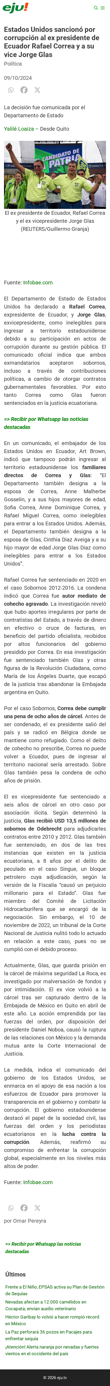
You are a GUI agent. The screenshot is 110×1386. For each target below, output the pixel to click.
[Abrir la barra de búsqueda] (96, 8)
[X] (37, 90)
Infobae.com (38, 282)
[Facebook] (24, 90)
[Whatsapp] (11, 90)
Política (13, 64)
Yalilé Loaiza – (22, 129)
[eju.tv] (16, 8)
